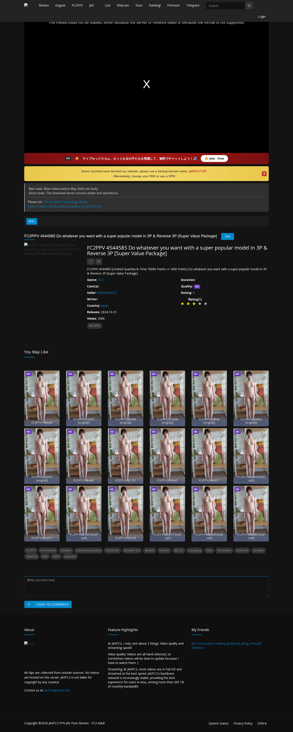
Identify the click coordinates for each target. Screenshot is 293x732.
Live (107, 5)
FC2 (100, 280)
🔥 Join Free (214, 158)
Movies (44, 5)
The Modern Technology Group (65, 202)
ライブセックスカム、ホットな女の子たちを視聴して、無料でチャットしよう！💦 (140, 158)
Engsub (60, 5)
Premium (173, 5)
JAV (91, 5)
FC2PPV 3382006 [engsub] (125, 420)
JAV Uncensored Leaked (208, 643)
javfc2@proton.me (57, 690)
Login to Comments (52, 604)
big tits (178, 550)
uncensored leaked (88, 550)
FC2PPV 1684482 (83, 480)
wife (45, 556)
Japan (105, 305)
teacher (164, 550)
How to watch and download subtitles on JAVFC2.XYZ (65, 206)
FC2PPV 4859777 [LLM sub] (167, 536)
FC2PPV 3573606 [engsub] (167, 420)
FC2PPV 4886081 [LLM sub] (251, 536)
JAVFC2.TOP (198, 171)
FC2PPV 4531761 (125, 480)
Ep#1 (32, 221)
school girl (112, 550)
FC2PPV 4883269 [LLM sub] (209, 536)
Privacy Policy (243, 723)
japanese (70, 556)
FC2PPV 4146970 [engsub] (42, 478)
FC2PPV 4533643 (167, 480)
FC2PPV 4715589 (125, 538)
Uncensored (48, 550)
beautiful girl (132, 550)
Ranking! (155, 5)
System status (218, 723)
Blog (245, 643)
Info (227, 236)
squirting (31, 556)
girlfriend (242, 550)
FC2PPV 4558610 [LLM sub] (251, 478)
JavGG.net (233, 643)
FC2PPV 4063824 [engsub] (251, 420)
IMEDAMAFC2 (107, 293)
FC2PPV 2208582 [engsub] (209, 420)
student (149, 550)
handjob (258, 550)
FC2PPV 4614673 (42, 538)
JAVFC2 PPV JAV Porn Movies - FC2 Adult (77, 723)
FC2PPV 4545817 (209, 480)
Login (262, 16)
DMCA (262, 723)
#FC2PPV (94, 326)
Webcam (123, 5)
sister (56, 556)
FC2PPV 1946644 (42, 422)
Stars (139, 5)
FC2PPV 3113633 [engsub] (83, 420)
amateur (66, 550)
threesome (224, 550)
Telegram (192, 5)
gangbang (194, 550)
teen (209, 550)
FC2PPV (77, 5)
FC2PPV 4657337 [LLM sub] (83, 536)
